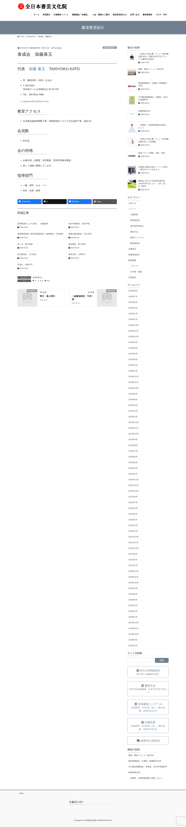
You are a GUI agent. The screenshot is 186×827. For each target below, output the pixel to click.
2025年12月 (133, 325)
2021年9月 (133, 554)
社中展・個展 (136, 272)
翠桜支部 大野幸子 (77, 254)
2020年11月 (133, 577)
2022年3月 (133, 520)
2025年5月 (133, 354)
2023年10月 (133, 434)
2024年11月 (133, 382)
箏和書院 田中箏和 (77, 244)
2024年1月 (133, 417)
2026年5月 (133, 308)
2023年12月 (133, 422)
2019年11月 (133, 628)
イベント (132, 209)
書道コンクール (137, 237)
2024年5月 (133, 405)
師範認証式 (135, 220)
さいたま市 (39, 281)
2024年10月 (133, 388)
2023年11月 (133, 428)
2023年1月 (133, 474)
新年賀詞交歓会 (137, 226)
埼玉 (48, 281)
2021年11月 (133, 542)
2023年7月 (133, 451)
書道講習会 (135, 243)
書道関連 (132, 260)
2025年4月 (133, 359)
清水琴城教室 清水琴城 (78, 224)
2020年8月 (133, 594)
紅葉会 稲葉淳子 (25, 264)
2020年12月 (133, 571)
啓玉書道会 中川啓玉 (26, 254)
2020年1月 (133, 617)
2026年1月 (133, 319)
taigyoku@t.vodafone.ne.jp (36, 101)
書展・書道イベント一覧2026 (151, 69)
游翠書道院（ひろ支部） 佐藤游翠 (32, 224)
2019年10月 (133, 634)
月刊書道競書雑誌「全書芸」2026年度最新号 (147, 767)
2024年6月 (133, 399)
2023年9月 (133, 439)
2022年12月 (133, 479)
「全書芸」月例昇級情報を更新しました (145, 778)
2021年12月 (133, 537)
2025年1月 (133, 371)
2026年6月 (133, 302)
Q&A (21, 793)
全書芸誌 (132, 249)
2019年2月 (133, 645)
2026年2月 (133, 314)
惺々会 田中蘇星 (25, 244)
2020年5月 (133, 600)
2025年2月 (133, 365)
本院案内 (132, 277)
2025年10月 (133, 336)
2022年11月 (133, 485)
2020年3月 (133, 605)
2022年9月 (133, 497)
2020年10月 (133, 583)
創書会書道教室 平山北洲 (79, 234)
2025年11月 (133, 331)
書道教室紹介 (109, 48)
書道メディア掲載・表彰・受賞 (151, 153)
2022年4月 (133, 514)
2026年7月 (133, 296)
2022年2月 (133, 525)
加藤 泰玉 (37, 69)
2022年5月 (133, 508)
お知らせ (132, 203)
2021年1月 (133, 565)
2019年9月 (133, 640)
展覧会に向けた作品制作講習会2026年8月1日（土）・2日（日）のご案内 (152, 183)
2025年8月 (133, 348)
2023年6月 (133, 457)
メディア (134, 266)
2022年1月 (133, 531)
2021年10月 (133, 548)
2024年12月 (133, 376)
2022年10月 (133, 491)
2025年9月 (133, 342)
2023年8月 (133, 445)
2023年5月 (133, 462)
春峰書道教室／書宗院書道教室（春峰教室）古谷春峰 (40, 234)
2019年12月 (133, 622)
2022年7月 (133, 502)
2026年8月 (133, 291)
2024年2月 (133, 411)
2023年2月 (133, 468)
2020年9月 (133, 588)
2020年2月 (133, 611)
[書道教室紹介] (27, 295)
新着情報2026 (144, 111)
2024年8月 (133, 394)
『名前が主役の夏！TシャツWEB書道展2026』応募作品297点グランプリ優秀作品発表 (153, 56)
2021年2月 (133, 560)
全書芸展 (134, 214)
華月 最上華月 (47, 296)
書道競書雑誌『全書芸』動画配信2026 (144, 761)
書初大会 (134, 232)
